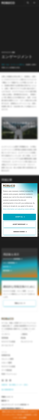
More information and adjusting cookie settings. (19, 209)
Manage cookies (19, 231)
